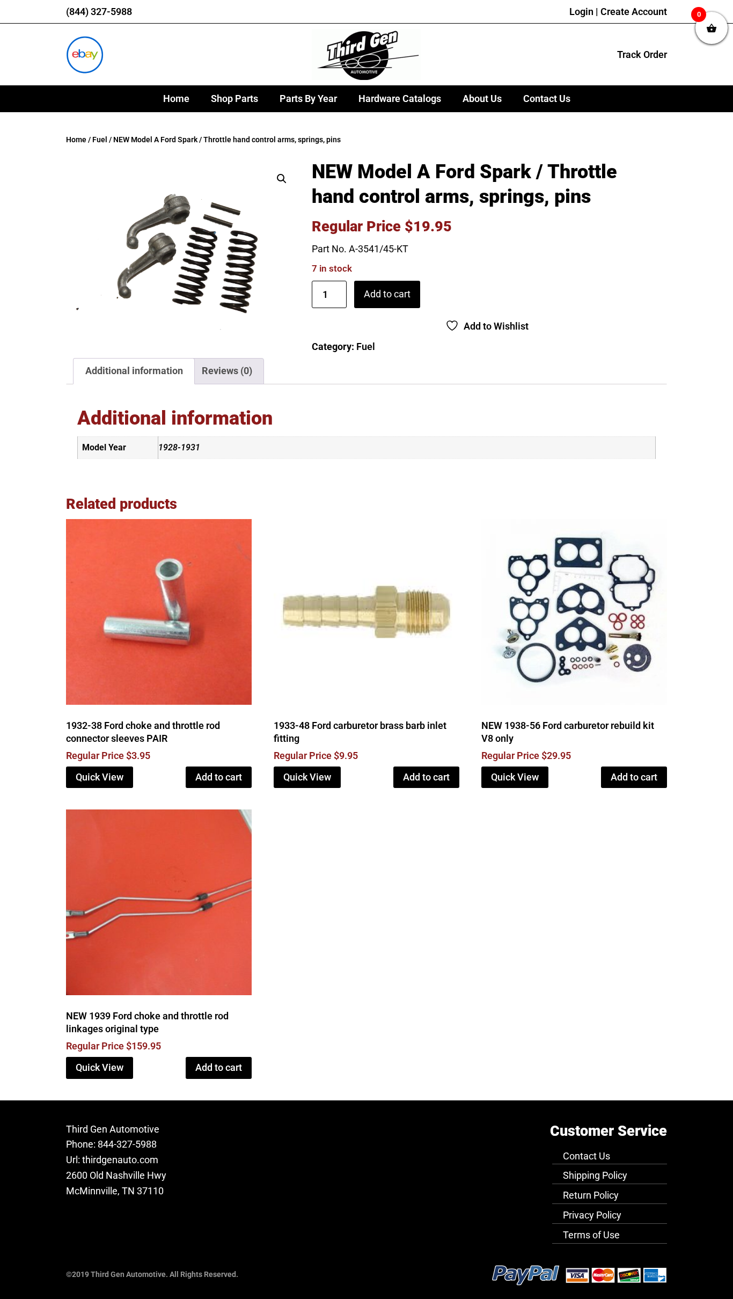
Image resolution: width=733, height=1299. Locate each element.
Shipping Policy (595, 1175)
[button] (281, 178)
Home (176, 98)
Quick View (99, 777)
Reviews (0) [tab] (227, 370)
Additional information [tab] (134, 370)
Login (581, 11)
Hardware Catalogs (399, 98)
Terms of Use (591, 1234)
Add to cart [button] (218, 777)
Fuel (99, 139)
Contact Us (546, 98)
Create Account (633, 11)
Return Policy (591, 1195)
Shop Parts (234, 98)
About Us (482, 98)
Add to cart (387, 294)
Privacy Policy (592, 1215)
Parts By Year (308, 98)
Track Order (642, 54)
